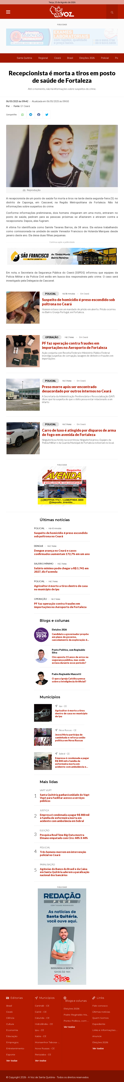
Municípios (50, 697)
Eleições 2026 (87, 58)
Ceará (57, 58)
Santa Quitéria (24, 58)
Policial (105, 58)
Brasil (70, 58)
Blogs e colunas (54, 620)
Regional (43, 58)
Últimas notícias (55, 520)
